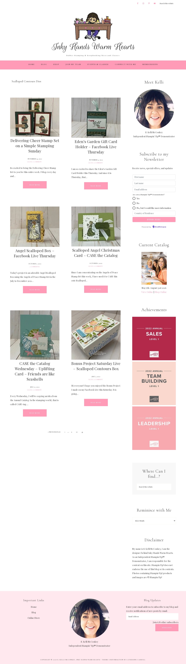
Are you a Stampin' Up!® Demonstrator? (148, 194)
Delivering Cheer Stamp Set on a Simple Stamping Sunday (34, 145)
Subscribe (167, 628)
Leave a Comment (34, 162)
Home (34, 607)
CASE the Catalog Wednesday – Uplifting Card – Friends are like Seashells (35, 371)
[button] (134, 198)
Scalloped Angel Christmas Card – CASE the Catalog (96, 253)
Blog (34, 612)
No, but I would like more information (154, 208)
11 (82, 432)
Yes (138, 198)
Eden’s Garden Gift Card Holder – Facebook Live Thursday (96, 146)
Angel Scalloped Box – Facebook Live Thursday (35, 253)
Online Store (34, 618)
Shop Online (161, 292)
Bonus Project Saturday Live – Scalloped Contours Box (95, 366)
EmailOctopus (160, 227)
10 (77, 432)
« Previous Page (54, 432)
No (138, 203)
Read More (34, 185)
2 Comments (35, 267)
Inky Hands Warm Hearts (93, 32)
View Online (147, 292)
